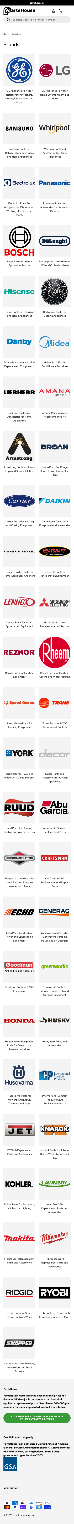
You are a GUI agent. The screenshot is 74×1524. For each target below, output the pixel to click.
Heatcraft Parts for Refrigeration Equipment (54, 574)
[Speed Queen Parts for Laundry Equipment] (19, 703)
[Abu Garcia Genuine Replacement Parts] (54, 807)
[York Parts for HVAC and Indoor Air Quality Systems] (19, 753)
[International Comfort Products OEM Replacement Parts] (54, 1075)
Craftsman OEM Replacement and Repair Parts (55, 882)
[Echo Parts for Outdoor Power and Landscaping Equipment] (19, 912)
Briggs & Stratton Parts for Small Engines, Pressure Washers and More (19, 882)
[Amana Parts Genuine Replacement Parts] (54, 392)
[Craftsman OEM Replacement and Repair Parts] (54, 858)
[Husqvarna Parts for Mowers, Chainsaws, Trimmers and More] (19, 1075)
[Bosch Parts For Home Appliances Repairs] (19, 241)
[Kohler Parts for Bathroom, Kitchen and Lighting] (19, 1184)
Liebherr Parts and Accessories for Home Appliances (19, 416)
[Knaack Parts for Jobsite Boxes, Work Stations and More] (54, 1129)
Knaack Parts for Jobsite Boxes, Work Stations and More (54, 1153)
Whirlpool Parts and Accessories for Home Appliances (55, 152)
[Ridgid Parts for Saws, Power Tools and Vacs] (19, 1292)
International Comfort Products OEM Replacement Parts (54, 1099)
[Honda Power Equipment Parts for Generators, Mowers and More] (19, 1021)
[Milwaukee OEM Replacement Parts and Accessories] (54, 1238)
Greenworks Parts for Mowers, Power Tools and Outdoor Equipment (54, 990)
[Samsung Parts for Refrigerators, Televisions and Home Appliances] (19, 128)
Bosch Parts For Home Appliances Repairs (19, 263)
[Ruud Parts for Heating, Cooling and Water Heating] (19, 807)
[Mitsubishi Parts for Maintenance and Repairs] (54, 602)
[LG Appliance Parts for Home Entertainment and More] (54, 70)
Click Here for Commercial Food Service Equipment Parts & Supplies (37, 1418)
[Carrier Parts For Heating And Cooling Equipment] (19, 501)
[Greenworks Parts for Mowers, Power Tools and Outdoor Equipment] (54, 966)
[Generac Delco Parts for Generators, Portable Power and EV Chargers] (54, 912)
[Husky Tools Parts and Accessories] (54, 1021)
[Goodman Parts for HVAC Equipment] (19, 966)
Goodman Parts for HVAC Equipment (19, 989)
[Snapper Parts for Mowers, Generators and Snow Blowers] (19, 1343)
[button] (61, 11)
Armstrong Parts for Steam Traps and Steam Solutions (19, 469)
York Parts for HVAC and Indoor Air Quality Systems (19, 775)
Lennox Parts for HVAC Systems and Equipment (19, 624)
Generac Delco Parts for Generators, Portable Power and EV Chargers (54, 936)
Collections (16, 34)
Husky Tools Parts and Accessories (54, 1043)
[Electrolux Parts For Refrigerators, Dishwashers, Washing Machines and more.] (19, 183)
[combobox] (37, 19)
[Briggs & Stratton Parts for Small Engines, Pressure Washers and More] (19, 858)
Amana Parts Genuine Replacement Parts (54, 414)
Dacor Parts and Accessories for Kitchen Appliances (55, 777)
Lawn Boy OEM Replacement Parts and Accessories (54, 1208)
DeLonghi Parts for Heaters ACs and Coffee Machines (54, 263)
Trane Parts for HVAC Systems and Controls (55, 725)
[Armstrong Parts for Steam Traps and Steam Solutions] (19, 446)
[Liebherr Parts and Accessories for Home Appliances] (19, 392)
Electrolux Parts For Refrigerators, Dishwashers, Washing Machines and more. (19, 209)
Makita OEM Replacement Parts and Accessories (19, 1260)
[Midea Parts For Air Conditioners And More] (54, 342)
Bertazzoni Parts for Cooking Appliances (54, 314)
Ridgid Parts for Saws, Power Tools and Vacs (19, 1315)
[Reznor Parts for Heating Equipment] (19, 652)
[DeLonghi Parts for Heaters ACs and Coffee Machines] (54, 241)
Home (6, 34)
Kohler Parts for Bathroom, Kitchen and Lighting (19, 1206)
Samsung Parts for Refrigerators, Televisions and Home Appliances (19, 152)
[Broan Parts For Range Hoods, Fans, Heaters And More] (54, 446)
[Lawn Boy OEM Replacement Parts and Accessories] (54, 1184)
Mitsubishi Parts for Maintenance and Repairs (54, 624)
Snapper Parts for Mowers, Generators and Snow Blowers (19, 1367)
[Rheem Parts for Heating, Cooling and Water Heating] (54, 652)
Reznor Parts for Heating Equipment (19, 674)
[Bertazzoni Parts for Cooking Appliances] (54, 291)
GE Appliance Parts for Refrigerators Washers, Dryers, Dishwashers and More (19, 96)
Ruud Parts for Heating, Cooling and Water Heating (19, 830)
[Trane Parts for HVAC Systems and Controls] (54, 703)
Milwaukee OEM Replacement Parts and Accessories (54, 1262)
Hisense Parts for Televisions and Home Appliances (19, 314)
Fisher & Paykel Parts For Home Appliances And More (19, 574)
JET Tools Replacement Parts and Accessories (19, 1152)
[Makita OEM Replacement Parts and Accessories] (19, 1238)
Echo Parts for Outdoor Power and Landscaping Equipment (19, 936)
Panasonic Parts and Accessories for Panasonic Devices (54, 207)
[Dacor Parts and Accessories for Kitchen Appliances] (54, 753)
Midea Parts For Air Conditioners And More (55, 364)
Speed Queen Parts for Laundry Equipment (19, 725)
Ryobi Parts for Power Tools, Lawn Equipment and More (54, 1315)
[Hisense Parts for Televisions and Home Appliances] (19, 291)
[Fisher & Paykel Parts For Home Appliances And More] (19, 551)
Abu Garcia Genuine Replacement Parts (54, 830)
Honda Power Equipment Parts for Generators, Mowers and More (19, 1045)
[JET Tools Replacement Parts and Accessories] (19, 1129)
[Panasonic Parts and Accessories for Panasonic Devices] (54, 183)
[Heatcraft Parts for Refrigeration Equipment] (54, 551)
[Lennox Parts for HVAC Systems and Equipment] (19, 602)
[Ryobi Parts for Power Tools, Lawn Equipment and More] (54, 1292)
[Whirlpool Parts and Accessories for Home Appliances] (54, 128)
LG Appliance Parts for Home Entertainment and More (54, 94)
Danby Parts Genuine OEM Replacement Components (19, 364)
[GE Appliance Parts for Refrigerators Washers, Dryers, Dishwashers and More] (19, 70)
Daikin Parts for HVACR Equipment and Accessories (54, 523)
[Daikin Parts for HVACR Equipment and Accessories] (54, 501)
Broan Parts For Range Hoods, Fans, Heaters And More (54, 470)
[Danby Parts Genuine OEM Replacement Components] (19, 342)
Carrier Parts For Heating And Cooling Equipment (19, 523)
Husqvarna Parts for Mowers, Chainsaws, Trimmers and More (19, 1099)
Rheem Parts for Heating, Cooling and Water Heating (54, 674)
